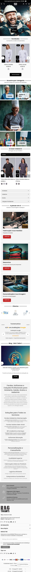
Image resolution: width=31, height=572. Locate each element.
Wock (21, 466)
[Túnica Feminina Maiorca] (23, 167)
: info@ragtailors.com (9, 519)
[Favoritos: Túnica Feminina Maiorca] (17, 172)
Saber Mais (6, 236)
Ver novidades (15, 74)
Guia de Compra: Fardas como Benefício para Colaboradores (15, 368)
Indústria (4, 194)
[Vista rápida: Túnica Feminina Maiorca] (17, 175)
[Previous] (2, 19)
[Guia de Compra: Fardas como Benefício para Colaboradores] (15, 356)
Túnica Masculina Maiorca (8, 179)
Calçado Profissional (7, 201)
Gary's (24, 466)
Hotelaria (4, 190)
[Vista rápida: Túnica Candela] (3, 61)
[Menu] (1, 4)
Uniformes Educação (15, 437)
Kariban (6, 467)
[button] (29, 4)
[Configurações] (23, 4)
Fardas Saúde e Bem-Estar (15, 424)
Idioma (9, 571)
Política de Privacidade (13, 544)
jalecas (8, 420)
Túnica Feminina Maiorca (22, 179)
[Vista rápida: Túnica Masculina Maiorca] (2, 175)
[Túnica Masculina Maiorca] (8, 167)
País (10, 569)
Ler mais (15, 376)
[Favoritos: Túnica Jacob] (17, 57)
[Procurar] (4, 4)
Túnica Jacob (22, 64)
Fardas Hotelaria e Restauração (15, 418)
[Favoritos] (26, 4)
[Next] (28, 19)
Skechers (18, 466)
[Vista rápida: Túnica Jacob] (17, 61)
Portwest (10, 467)
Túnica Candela (8, 64)
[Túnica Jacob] (22, 53)
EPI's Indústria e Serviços (15, 431)
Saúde (4, 154)
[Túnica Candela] (8, 53)
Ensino (4, 198)
